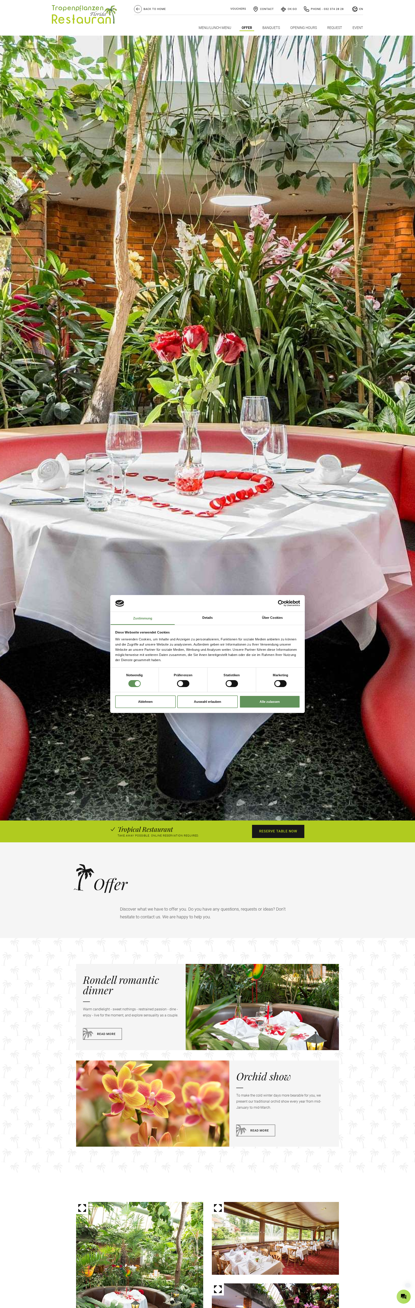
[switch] (183, 683)
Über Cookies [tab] (272, 617)
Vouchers (238, 8)
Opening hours (303, 28)
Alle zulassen (270, 701)
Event (358, 28)
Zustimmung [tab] (142, 618)
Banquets (271, 28)
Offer (247, 28)
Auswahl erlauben (207, 701)
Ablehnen (145, 701)
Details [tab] (207, 617)
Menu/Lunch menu (215, 28)
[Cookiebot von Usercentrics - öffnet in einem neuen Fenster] (281, 603)
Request (334, 28)
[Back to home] (84, 14)
